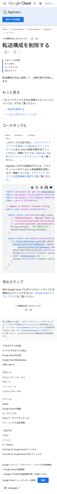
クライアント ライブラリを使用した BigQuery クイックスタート (28, 146)
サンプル (10, 33)
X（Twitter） (8, 445)
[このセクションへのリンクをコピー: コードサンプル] (30, 126)
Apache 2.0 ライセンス (31, 327)
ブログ (5, 435)
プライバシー (26, 465)
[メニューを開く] (5, 3)
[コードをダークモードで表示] (32, 187)
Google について (9, 465)
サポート (6, 382)
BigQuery (14, 12)
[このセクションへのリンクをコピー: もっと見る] (23, 92)
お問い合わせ (8, 364)
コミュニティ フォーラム (13, 377)
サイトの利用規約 (43, 465)
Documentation (17, 29)
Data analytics (34, 29)
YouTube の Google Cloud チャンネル (19, 449)
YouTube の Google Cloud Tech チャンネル (21, 454)
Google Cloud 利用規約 (14, 469)
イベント (6, 440)
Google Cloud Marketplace (14, 360)
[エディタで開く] (41, 187)
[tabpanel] (28, 207)
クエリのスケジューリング (22, 114)
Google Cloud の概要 (11, 409)
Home (4, 29)
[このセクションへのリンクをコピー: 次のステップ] (26, 282)
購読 (43, 480)
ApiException (48, 191)
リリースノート (9, 387)
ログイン (49, 3)
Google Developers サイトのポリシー (37, 330)
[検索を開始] (35, 3)
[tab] (7, 135)
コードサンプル (9, 413)
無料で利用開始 (13, 19)
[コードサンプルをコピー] (37, 187)
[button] (7, 135)
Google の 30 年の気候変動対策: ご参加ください (26, 474)
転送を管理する (16, 109)
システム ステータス (11, 391)
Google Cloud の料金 (11, 355)
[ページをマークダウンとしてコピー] (15, 52)
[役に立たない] (36, 38)
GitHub (5, 404)
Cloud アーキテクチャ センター (16, 418)
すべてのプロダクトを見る (14, 350)
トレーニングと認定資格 (13, 423)
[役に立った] (32, 38)
